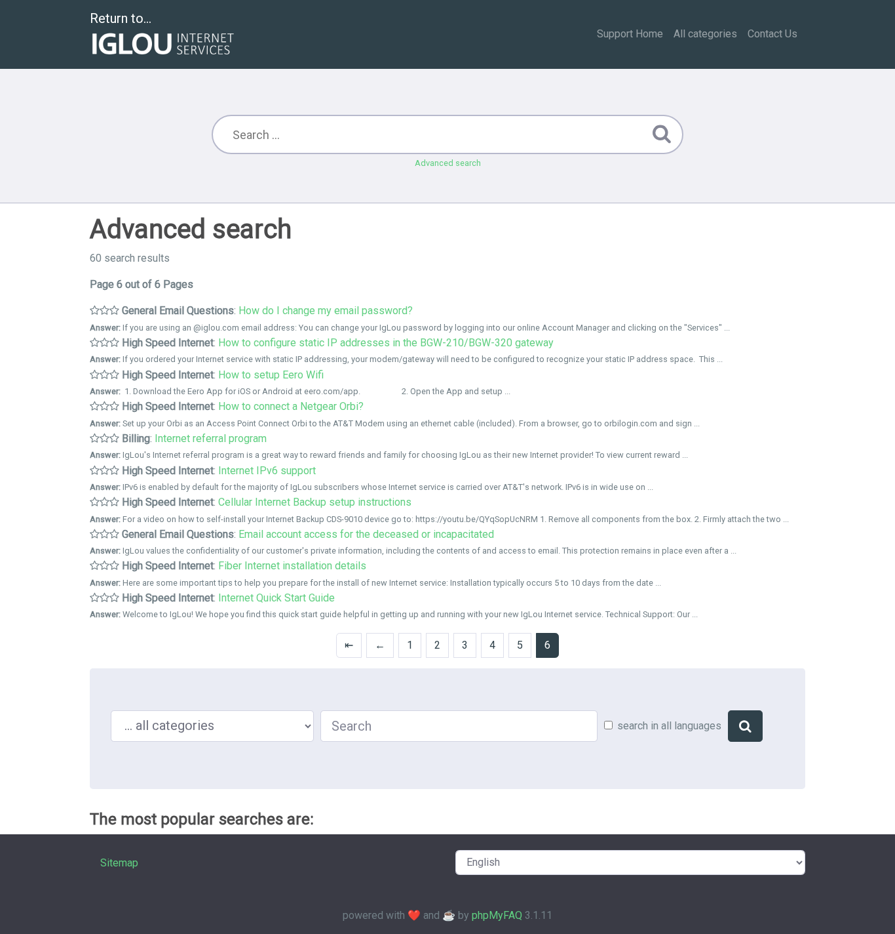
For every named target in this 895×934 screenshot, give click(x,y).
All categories (705, 34)
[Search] (745, 726)
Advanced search (448, 163)
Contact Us (772, 34)
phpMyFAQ (497, 915)
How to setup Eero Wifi (271, 375)
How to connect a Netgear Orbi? (291, 406)
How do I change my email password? (325, 310)
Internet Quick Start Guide (276, 598)
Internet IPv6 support (267, 470)
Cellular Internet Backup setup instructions (314, 502)
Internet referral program (211, 438)
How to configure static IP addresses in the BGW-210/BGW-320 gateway (386, 342)
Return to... (120, 18)
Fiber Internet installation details (292, 565)
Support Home (630, 34)
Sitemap (119, 863)
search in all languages (669, 726)
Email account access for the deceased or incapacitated (366, 534)
